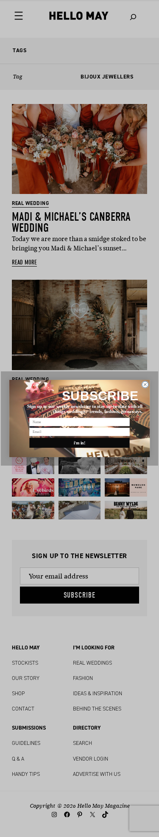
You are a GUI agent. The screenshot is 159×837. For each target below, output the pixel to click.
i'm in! (80, 443)
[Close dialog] (145, 384)
